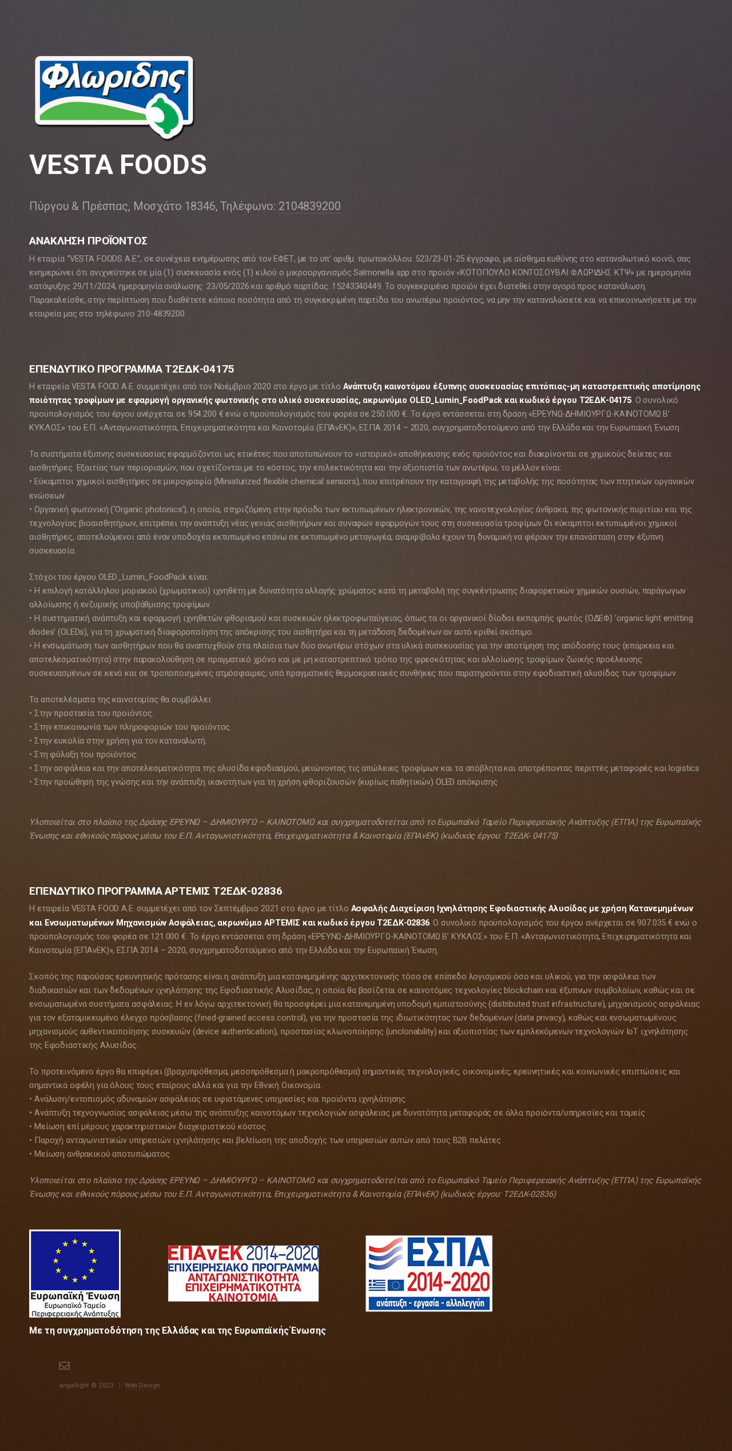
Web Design (143, 1385)
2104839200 (310, 206)
